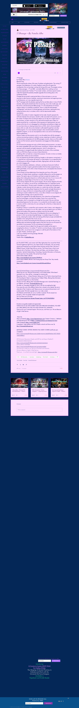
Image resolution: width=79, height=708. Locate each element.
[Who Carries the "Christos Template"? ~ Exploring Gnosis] (39, 383)
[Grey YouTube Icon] (59, 701)
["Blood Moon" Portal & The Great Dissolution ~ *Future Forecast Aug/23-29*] (19, 383)
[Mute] (58, 73)
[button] (44, 19)
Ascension (32, 357)
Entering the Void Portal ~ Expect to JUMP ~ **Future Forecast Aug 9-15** (58, 390)
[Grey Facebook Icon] (63, 701)
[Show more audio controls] (60, 73)
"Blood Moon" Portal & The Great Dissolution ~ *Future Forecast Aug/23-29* (18, 390)
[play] (19, 73)
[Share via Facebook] (17, 364)
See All (67, 375)
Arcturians (52, 357)
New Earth (45, 357)
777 (57, 357)
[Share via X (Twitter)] (20, 364)
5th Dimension (24, 357)
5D (18, 357)
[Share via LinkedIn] (23, 364)
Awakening (38, 357)
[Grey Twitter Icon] (61, 701)
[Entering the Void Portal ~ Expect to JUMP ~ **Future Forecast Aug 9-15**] (59, 383)
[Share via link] (26, 364)
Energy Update (19, 360)
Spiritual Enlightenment (32, 360)
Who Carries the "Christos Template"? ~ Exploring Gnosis (39, 390)
